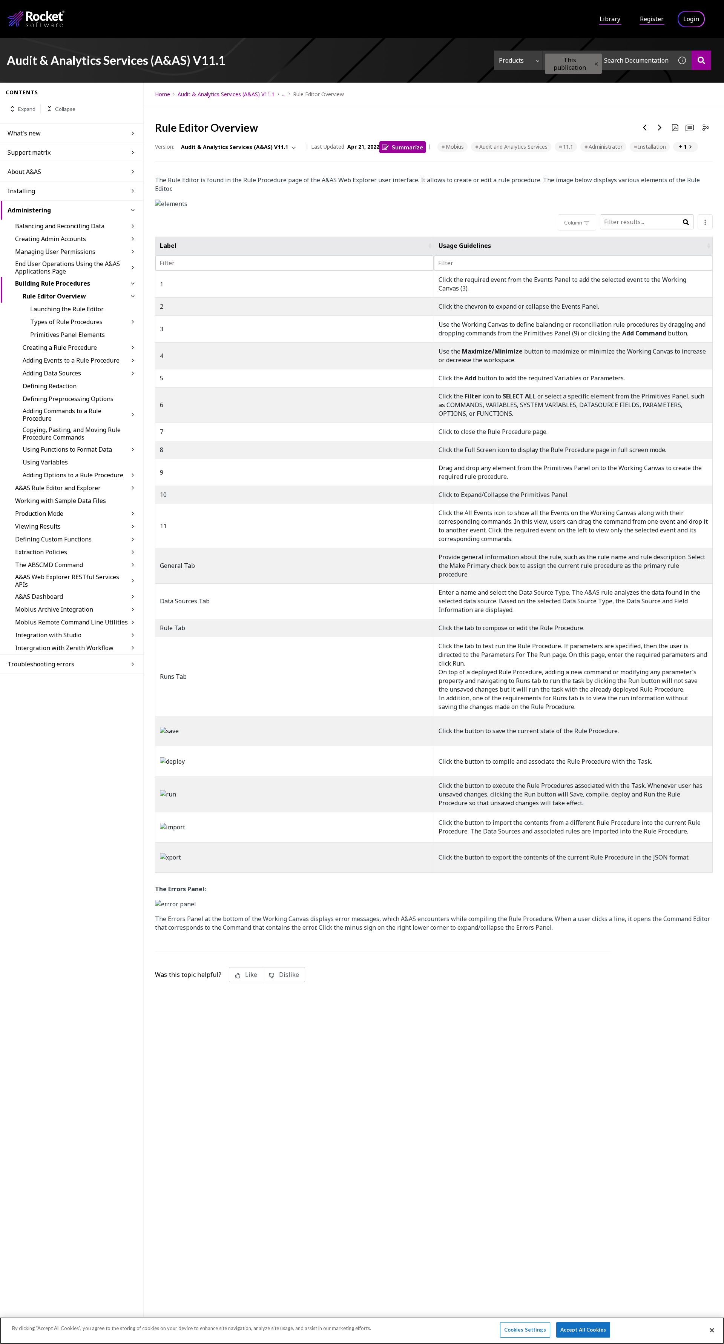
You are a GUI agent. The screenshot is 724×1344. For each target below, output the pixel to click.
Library (610, 19)
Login (691, 19)
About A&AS (24, 172)
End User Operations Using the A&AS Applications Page (67, 267)
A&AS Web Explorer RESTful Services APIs (67, 580)
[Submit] (686, 222)
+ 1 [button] (683, 146)
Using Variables (45, 462)
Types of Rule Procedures (66, 322)
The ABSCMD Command (49, 565)
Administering (29, 210)
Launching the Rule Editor (67, 309)
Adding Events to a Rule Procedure (71, 360)
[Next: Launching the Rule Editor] (659, 127)
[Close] (712, 1330)
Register (652, 19)
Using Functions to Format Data (67, 449)
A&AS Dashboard (39, 596)
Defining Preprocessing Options (68, 399)
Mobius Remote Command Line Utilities (71, 622)
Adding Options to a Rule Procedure (73, 475)
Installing (21, 191)
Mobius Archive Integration (54, 609)
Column (573, 222)
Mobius (455, 146)
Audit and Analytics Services (513, 146)
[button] (596, 64)
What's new (24, 133)
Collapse (65, 109)
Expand (26, 109)
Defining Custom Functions (53, 539)
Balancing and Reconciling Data (59, 226)
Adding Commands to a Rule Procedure (62, 414)
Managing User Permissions (55, 252)
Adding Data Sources (52, 373)
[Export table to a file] (705, 221)
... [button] (283, 94)
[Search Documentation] (701, 60)
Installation (652, 146)
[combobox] (608, 60)
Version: (164, 146)
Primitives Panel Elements (67, 335)
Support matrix (29, 152)
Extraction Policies (41, 552)
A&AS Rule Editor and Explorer (58, 488)
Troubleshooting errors (41, 664)
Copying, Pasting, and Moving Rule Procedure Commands (72, 433)
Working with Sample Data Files (60, 501)
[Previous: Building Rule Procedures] (644, 127)
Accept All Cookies (583, 1330)
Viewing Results (38, 526)
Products (511, 60)
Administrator (606, 146)
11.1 (568, 146)
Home (162, 94)
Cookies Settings (525, 1330)
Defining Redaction (50, 386)
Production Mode (39, 513)
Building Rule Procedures (52, 283)
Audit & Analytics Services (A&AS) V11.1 (226, 94)
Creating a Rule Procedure (60, 347)
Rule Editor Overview (54, 296)
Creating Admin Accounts (50, 239)
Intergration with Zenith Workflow (64, 648)
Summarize (407, 147)
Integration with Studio (48, 635)
